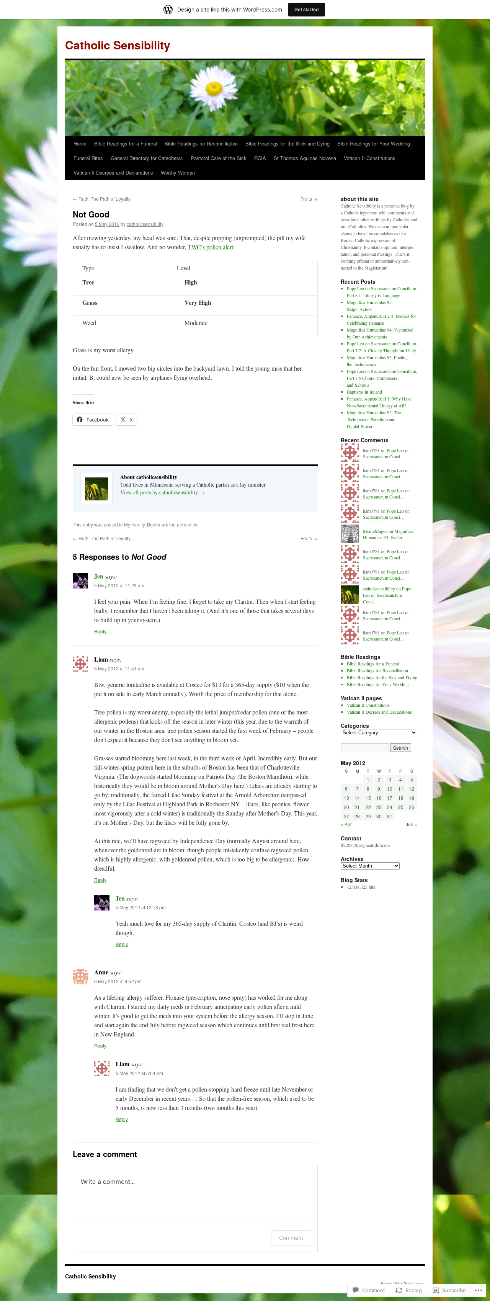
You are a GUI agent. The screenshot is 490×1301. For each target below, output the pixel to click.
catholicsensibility (145, 224)
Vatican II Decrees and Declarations (113, 172)
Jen (98, 576)
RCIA (260, 158)
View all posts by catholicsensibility (162, 492)
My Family (134, 524)
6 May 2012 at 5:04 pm (139, 1073)
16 (379, 797)
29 (368, 816)
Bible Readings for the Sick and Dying (287, 143)
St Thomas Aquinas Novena (305, 158)
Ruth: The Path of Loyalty (102, 198)
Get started (306, 9)
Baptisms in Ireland (364, 392)
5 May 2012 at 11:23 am (119, 585)
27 (346, 816)
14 (357, 797)
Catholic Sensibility (117, 44)
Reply (100, 631)
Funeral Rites (88, 158)
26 (411, 807)
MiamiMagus (375, 531)
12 (411, 788)
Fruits (309, 198)
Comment (291, 1237)
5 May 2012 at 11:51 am (119, 668)
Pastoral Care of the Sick (219, 158)
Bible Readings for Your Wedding (373, 143)
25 (400, 807)
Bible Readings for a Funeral (125, 143)
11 (400, 788)
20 (346, 807)
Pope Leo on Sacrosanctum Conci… (386, 453)
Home (80, 143)
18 (400, 797)
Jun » (411, 824)
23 (379, 807)
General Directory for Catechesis (147, 158)
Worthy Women (178, 172)
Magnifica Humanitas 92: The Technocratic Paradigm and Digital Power (374, 419)
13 (346, 797)
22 (368, 807)
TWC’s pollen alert (210, 247)
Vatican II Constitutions (369, 158)
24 (389, 807)
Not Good (91, 214)
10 (389, 788)
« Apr (346, 824)
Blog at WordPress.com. (403, 1283)
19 (411, 797)
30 (379, 816)
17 (389, 797)
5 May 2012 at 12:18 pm (141, 907)
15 (368, 797)
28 (357, 816)
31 (389, 816)
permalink (187, 524)
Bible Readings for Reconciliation (201, 143)
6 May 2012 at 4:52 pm (118, 981)
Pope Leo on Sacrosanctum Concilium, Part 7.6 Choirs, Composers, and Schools (382, 378)
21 (357, 807)
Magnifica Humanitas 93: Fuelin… (388, 534)
